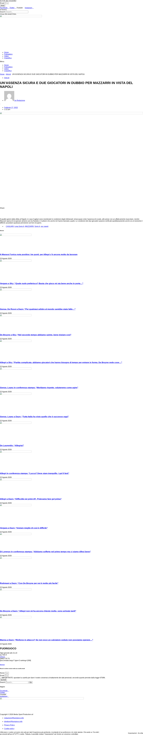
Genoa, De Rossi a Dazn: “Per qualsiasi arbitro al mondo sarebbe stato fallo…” (38, 309)
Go (31, 682)
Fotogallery (8, 54)
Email (2, 3)
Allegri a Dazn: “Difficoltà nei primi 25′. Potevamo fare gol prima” (31, 499)
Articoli (8, 74)
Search (2, 12)
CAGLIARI (10, 226)
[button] (71, 10)
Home (6, 52)
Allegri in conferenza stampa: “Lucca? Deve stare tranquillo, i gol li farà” (34, 473)
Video (6, 56)
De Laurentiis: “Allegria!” (12, 445)
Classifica (8, 58)
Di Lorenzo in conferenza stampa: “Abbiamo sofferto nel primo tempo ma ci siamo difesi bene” (45, 552)
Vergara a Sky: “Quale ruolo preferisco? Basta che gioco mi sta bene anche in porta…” (41, 283)
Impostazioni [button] (132, 733)
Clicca (2, 657)
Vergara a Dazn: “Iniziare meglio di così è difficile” (24, 528)
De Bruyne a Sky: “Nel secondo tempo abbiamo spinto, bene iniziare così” (35, 335)
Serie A (37, 226)
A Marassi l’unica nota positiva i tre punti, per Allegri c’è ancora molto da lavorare (38, 254)
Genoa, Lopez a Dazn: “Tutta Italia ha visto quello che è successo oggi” (34, 416)
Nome (2, 673)
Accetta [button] (140, 733)
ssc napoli (44, 226)
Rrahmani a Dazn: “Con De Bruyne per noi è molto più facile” (29, 583)
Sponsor (2, 664)
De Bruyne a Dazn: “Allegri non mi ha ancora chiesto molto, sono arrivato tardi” (38, 611)
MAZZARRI (29, 226)
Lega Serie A (19, 226)
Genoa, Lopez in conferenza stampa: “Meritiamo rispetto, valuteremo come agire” (39, 387)
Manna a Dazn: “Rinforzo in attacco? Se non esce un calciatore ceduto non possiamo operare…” (46, 640)
